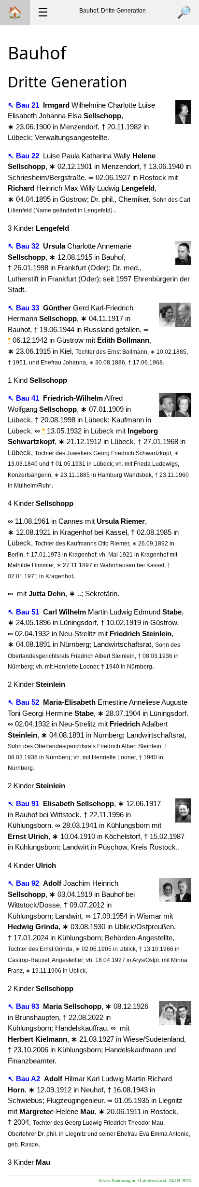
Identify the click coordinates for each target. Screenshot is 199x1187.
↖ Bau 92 (24, 883)
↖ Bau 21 (24, 105)
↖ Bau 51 (24, 612)
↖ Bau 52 (24, 702)
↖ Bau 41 (24, 398)
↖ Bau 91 (24, 803)
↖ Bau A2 (25, 1079)
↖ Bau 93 (24, 1006)
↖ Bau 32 (24, 246)
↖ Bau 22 (24, 156)
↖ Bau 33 (24, 308)
